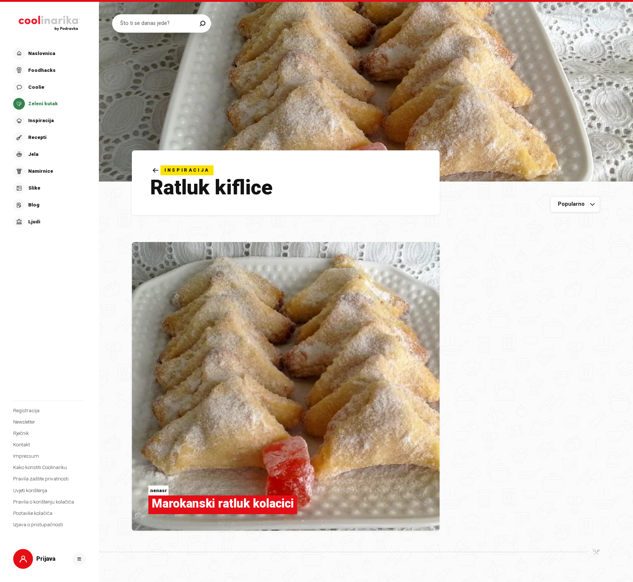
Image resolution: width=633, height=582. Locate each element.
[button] (48, 137)
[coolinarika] (50, 21)
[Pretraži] (202, 23)
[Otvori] (79, 558)
